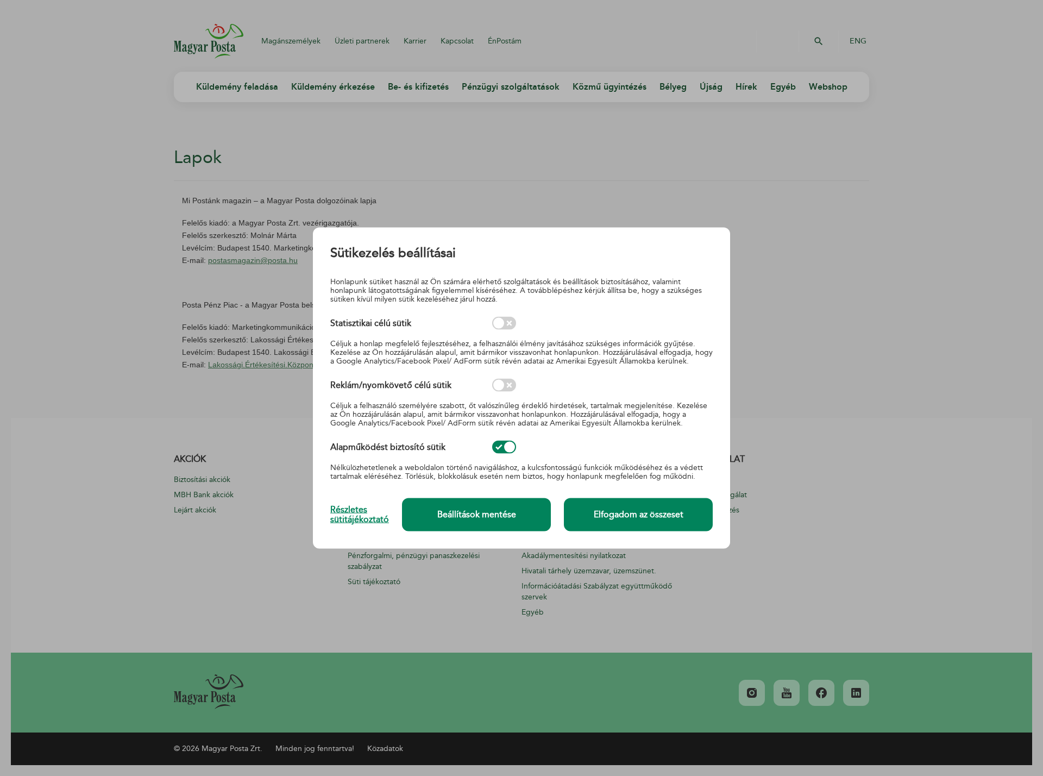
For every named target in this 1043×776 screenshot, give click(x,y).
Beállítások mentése (476, 515)
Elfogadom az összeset (638, 515)
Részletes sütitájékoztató (359, 514)
